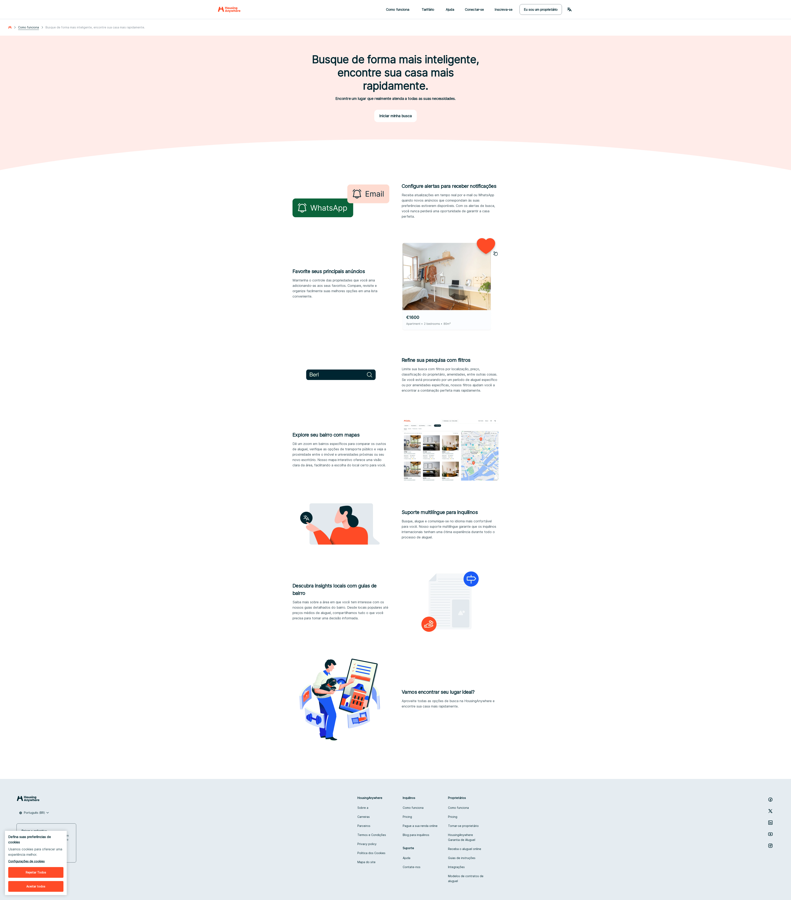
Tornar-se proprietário (463, 826)
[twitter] (770, 811)
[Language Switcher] (569, 9)
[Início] (10, 27)
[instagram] (770, 846)
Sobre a (362, 807)
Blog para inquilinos (416, 835)
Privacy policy (367, 844)
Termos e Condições (371, 835)
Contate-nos (411, 867)
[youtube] (770, 834)
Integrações (456, 867)
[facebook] (770, 799)
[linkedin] (770, 822)
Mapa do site (366, 862)
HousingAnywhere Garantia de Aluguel (461, 837)
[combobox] (34, 812)
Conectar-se (474, 9)
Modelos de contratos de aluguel (465, 878)
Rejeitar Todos (36, 872)
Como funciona (28, 27)
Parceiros (363, 826)
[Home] (229, 9)
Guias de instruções (461, 858)
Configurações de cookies (26, 861)
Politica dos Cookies (371, 853)
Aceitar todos (35, 886)
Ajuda (450, 9)
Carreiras (363, 816)
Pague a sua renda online (420, 826)
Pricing (407, 816)
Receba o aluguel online (464, 849)
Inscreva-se (504, 9)
